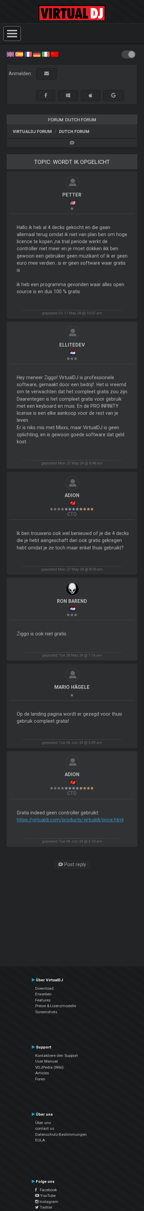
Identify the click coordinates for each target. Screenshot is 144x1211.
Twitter (45, 1207)
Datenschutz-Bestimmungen (61, 1134)
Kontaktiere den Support (56, 1055)
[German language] (37, 53)
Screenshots (46, 1012)
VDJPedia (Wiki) (49, 1067)
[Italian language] (45, 53)
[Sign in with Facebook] (45, 95)
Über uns (43, 1122)
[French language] (28, 53)
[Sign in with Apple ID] (90, 95)
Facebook (47, 1189)
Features (43, 1000)
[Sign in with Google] (113, 95)
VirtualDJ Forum (32, 131)
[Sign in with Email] (46, 73)
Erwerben (43, 994)
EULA (40, 1140)
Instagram (48, 1201)
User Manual (46, 1061)
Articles (42, 1073)
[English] (10, 53)
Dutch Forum (74, 131)
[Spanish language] (19, 53)
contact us (44, 1128)
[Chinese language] (54, 53)
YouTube (47, 1195)
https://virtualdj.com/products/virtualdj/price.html (70, 819)
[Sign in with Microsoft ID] (68, 95)
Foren (40, 1079)
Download (44, 988)
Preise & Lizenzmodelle (55, 1005)
